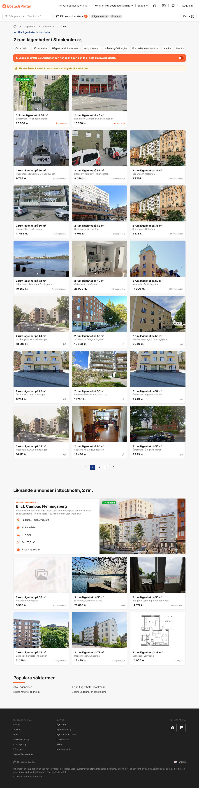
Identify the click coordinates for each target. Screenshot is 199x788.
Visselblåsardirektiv (23, 754)
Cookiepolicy (19, 744)
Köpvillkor (18, 749)
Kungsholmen (91, 48)
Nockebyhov (183, 48)
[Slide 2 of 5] (39, 108)
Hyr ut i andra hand (66, 734)
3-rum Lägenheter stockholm (89, 691)
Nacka (167, 48)
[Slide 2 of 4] (40, 329)
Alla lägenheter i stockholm (33, 32)
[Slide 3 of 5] (41, 108)
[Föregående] (85, 467)
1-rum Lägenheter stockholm (88, 687)
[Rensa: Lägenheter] (106, 16)
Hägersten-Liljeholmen (65, 48)
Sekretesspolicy (21, 739)
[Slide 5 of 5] (45, 108)
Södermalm (40, 48)
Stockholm (48, 26)
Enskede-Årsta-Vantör (145, 48)
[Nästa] (113, 467)
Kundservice (62, 739)
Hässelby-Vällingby (116, 48)
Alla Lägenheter (22, 687)
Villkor (59, 744)
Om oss (17, 724)
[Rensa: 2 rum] (119, 16)
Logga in (187, 5)
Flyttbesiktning (64, 729)
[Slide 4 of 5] (43, 108)
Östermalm (21, 48)
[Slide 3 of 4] (42, 329)
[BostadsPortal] (16, 5)
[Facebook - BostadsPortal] (173, 728)
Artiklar (17, 729)
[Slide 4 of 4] (44, 329)
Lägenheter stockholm (26, 691)
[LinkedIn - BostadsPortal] (182, 728)
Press (16, 734)
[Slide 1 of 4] (38, 329)
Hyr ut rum (61, 724)
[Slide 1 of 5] (37, 108)
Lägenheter (30, 26)
